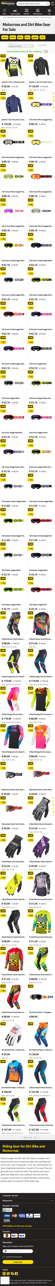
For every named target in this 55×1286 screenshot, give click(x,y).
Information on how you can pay (17, 1225)
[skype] (12, 1273)
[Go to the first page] (15, 1137)
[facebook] (16, 1273)
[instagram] (4, 1273)
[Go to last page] (39, 1137)
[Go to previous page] (20, 1137)
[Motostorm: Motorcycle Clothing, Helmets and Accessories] (8, 3)
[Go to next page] (34, 1137)
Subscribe (18, 1262)
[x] (8, 1273)
